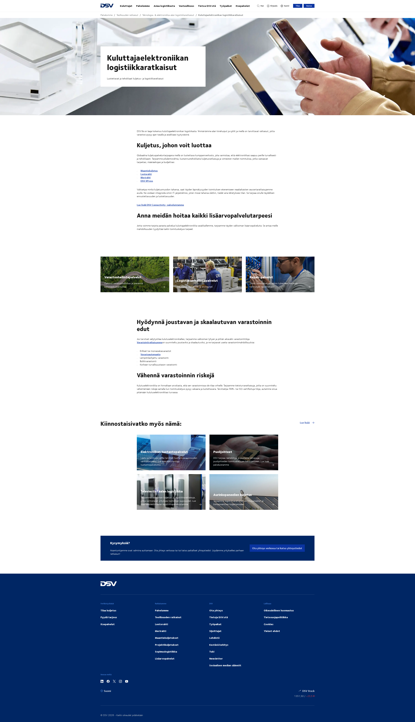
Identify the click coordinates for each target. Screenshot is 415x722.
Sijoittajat (215, 631)
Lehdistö (214, 638)
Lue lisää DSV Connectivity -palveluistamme (160, 205)
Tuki (211, 651)
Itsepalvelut (243, 5)
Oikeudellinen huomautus (279, 610)
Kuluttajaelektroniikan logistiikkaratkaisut (220, 15)
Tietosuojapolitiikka (276, 617)
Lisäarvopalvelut (164, 658)
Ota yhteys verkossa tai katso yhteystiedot (277, 548)
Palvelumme (143, 5)
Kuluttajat (126, 5)
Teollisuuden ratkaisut (127, 15)
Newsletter (216, 658)
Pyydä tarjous (109, 617)
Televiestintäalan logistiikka (162, 491)
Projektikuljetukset (166, 645)
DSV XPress (147, 181)
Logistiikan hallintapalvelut (197, 280)
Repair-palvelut (261, 276)
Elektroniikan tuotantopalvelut (164, 451)
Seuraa (309, 5)
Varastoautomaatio (150, 354)
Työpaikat (226, 5)
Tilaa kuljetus (108, 610)
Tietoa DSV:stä (207, 5)
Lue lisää (305, 422)
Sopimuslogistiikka (166, 651)
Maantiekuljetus (149, 171)
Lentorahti (146, 174)
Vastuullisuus (186, 5)
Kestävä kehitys (218, 645)
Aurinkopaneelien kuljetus (232, 494)
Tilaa (298, 5)
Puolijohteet (222, 451)
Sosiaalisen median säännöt (225, 665)
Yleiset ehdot (272, 631)
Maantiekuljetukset (166, 638)
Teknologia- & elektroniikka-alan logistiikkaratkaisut (168, 15)
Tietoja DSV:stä (218, 617)
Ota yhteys (216, 610)
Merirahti (146, 177)
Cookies (268, 624)
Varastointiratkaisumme (149, 342)
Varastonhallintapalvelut (122, 276)
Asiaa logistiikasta (164, 5)
